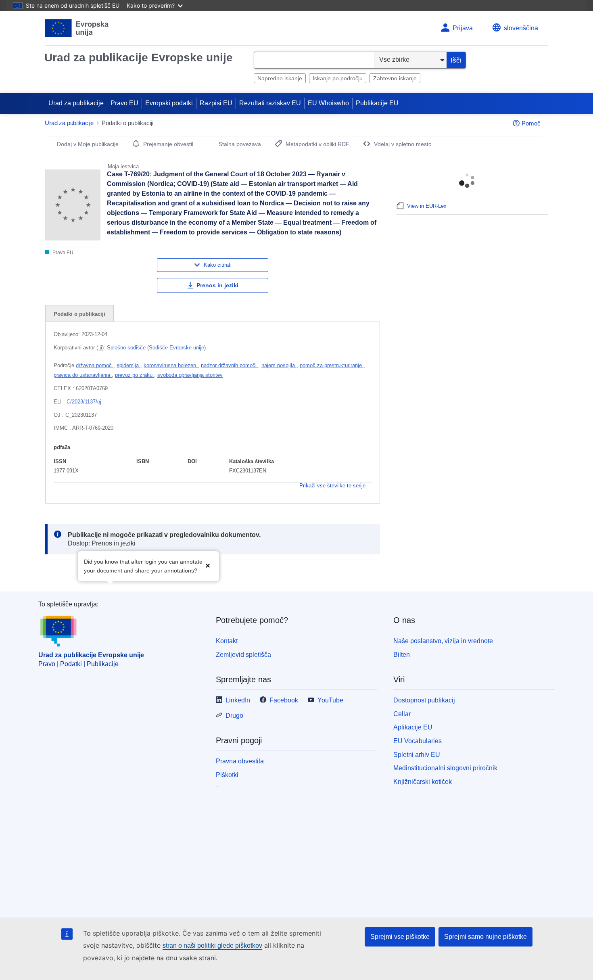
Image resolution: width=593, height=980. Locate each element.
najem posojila (278, 365)
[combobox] (314, 60)
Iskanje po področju (338, 78)
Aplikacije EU (412, 727)
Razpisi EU (216, 103)
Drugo (234, 715)
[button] (208, 565)
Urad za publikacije (76, 103)
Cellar (402, 713)
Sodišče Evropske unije (176, 348)
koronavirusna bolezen (171, 365)
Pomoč (531, 123)
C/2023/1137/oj (84, 402)
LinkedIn (238, 700)
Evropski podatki (169, 103)
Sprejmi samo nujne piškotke (485, 936)
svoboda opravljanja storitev (190, 375)
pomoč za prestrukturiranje (331, 365)
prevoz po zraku (134, 375)
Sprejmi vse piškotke (400, 936)
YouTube (330, 700)
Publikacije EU (377, 103)
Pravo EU (124, 103)
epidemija (128, 365)
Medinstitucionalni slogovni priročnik (445, 768)
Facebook (283, 700)
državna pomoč (94, 365)
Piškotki (227, 774)
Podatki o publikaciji (79, 314)
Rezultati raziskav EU (270, 103)
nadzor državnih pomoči (229, 365)
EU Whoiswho (328, 103)
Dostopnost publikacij (424, 700)
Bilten (401, 654)
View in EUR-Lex (427, 206)
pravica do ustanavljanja (83, 375)
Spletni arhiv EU (416, 754)
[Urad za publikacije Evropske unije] (77, 28)
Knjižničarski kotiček (422, 781)
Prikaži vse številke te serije (332, 486)
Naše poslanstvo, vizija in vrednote (443, 640)
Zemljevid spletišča (243, 654)
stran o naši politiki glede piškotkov (212, 945)
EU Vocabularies (417, 741)
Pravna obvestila (240, 761)
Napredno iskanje (279, 78)
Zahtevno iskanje (395, 78)
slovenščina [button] (521, 28)
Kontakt (227, 640)
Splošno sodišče (126, 348)
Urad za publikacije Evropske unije (138, 57)
